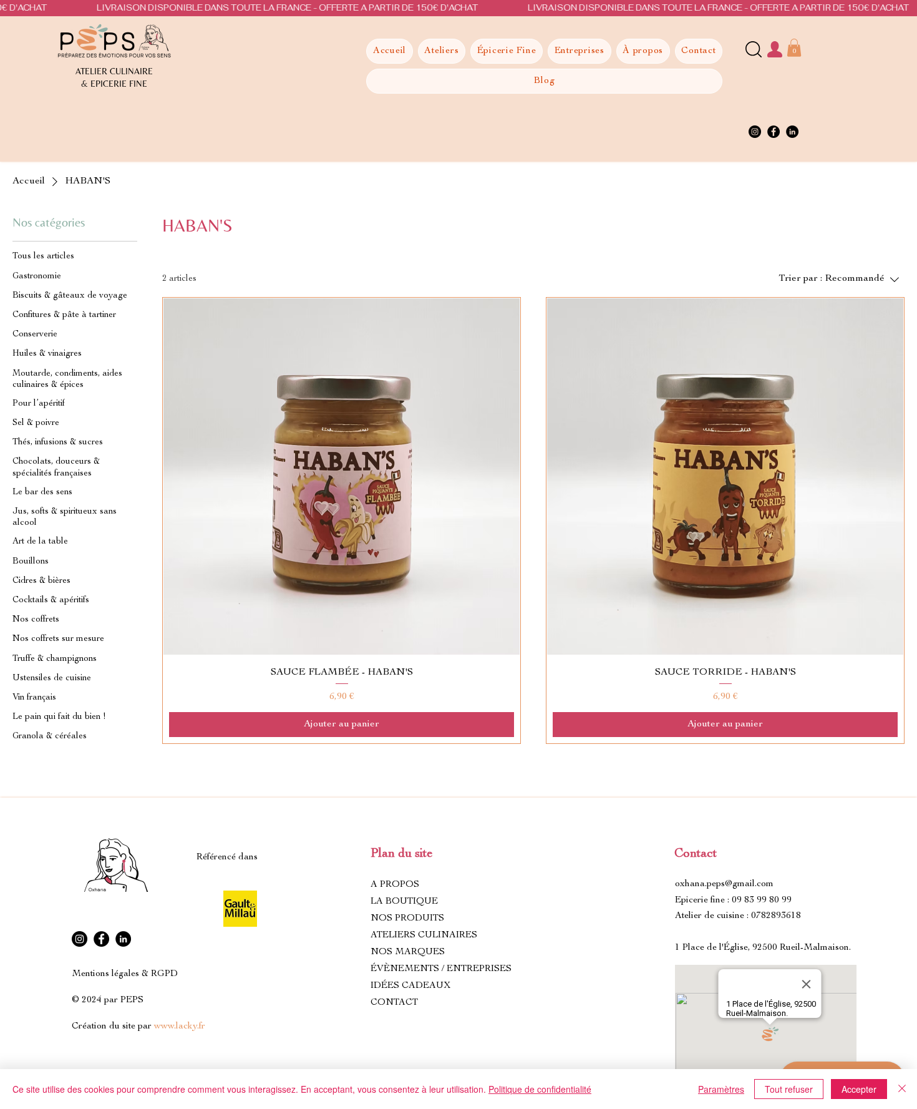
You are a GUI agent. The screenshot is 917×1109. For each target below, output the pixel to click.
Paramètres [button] (721, 1089)
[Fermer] (902, 1089)
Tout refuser (789, 1089)
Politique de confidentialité (539, 1089)
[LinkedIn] (792, 131)
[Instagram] (755, 131)
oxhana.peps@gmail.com (724, 884)
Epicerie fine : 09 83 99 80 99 (733, 900)
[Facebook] (773, 131)
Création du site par (138, 1026)
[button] (794, 48)
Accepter (859, 1089)
